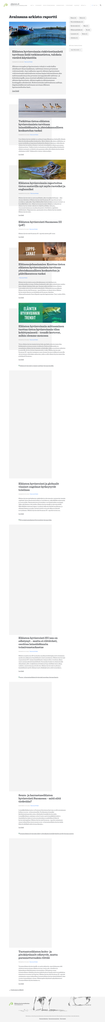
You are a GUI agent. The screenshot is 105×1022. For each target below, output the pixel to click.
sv (96, 5)
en (94, 5)
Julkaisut (76, 5)
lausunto (74, 34)
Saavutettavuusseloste (54, 1018)
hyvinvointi (75, 26)
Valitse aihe (75, 50)
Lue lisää (15, 91)
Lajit (31, 5)
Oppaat (83, 5)
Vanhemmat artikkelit (16, 990)
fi (92, 5)
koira (82, 18)
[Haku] (100, 5)
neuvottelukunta (77, 22)
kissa (73, 18)
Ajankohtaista (60, 5)
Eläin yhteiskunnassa (49, 5)
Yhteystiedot (69, 5)
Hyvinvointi (38, 5)
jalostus (74, 38)
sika (85, 26)
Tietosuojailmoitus (43, 1018)
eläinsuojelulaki (76, 30)
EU (88, 30)
